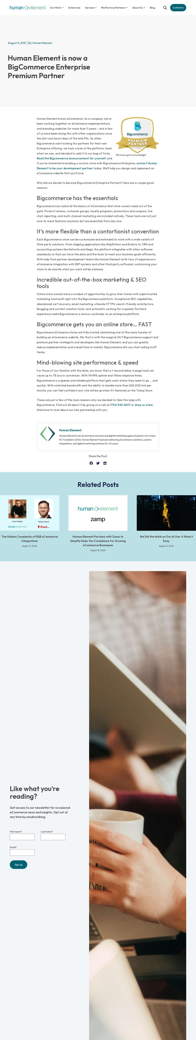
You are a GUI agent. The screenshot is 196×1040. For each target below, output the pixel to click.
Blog (152, 7)
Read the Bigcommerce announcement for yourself (71, 158)
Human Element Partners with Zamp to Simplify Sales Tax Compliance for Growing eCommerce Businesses (98, 541)
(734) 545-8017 (120, 405)
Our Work (55, 7)
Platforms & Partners (113, 7)
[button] (91, 463)
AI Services (74, 7)
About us (137, 7)
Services (89, 7)
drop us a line (144, 405)
